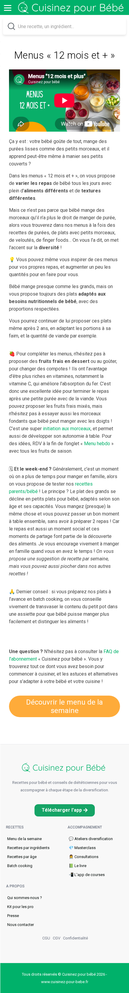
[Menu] (7, 7)
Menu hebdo (97, 443)
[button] (64, 810)
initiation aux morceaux (67, 428)
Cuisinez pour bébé (72, 7)
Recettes (15, 827)
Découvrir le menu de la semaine (64, 706)
